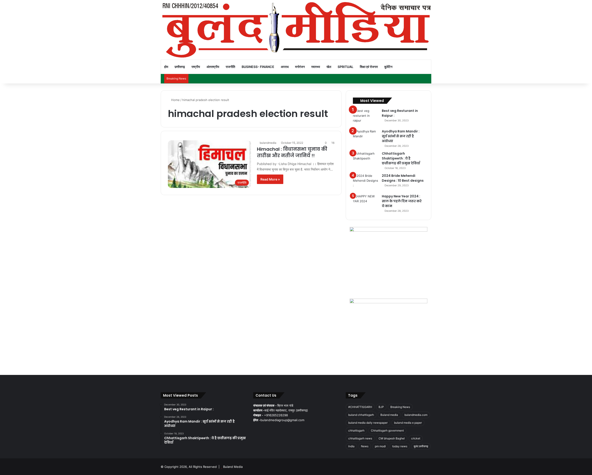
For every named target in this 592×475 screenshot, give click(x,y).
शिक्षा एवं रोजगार (369, 67)
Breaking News (400, 407)
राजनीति (230, 67)
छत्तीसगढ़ (180, 67)
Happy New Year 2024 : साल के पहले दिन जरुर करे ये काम (402, 201)
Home (175, 100)
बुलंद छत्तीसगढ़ (421, 446)
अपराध (285, 67)
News (364, 446)
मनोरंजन (300, 67)
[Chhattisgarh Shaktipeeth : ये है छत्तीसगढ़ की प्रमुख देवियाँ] (365, 160)
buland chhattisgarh (361, 415)
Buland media (389, 415)
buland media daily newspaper (368, 422)
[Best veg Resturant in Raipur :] (365, 117)
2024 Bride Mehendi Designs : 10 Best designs (403, 178)
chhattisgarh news (360, 438)
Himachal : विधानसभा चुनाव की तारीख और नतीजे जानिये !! (292, 152)
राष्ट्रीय (195, 67)
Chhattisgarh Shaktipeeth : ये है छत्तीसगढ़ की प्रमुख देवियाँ (401, 158)
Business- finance (258, 67)
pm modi (380, 446)
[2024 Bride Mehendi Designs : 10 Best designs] (365, 182)
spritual (345, 67)
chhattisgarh (356, 430)
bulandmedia (268, 142)
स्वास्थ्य (315, 67)
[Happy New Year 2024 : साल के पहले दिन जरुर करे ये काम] (365, 202)
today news (399, 446)
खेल (329, 67)
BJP (381, 407)
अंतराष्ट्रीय (213, 67)
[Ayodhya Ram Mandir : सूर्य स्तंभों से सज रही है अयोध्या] (365, 137)
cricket (415, 438)
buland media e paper (408, 422)
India (351, 446)
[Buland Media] (296, 29)
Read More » (270, 179)
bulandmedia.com (415, 415)
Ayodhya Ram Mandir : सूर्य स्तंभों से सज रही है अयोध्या (400, 136)
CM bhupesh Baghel (392, 438)
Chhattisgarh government (387, 430)
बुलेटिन (388, 67)
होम (166, 67)
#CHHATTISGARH (360, 407)
